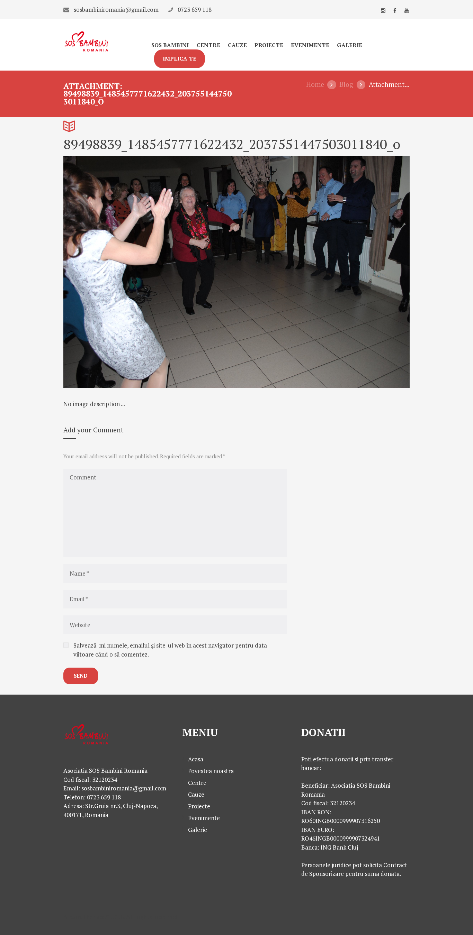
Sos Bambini (170, 45)
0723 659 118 (195, 9)
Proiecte (269, 45)
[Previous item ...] (150, 272)
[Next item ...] (323, 272)
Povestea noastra (211, 771)
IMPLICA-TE (179, 58)
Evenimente (310, 45)
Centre (208, 45)
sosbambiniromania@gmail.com (116, 9)
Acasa (195, 759)
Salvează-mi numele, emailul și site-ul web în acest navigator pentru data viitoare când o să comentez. (170, 649)
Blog (346, 84)
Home (315, 84)
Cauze (237, 45)
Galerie (349, 45)
